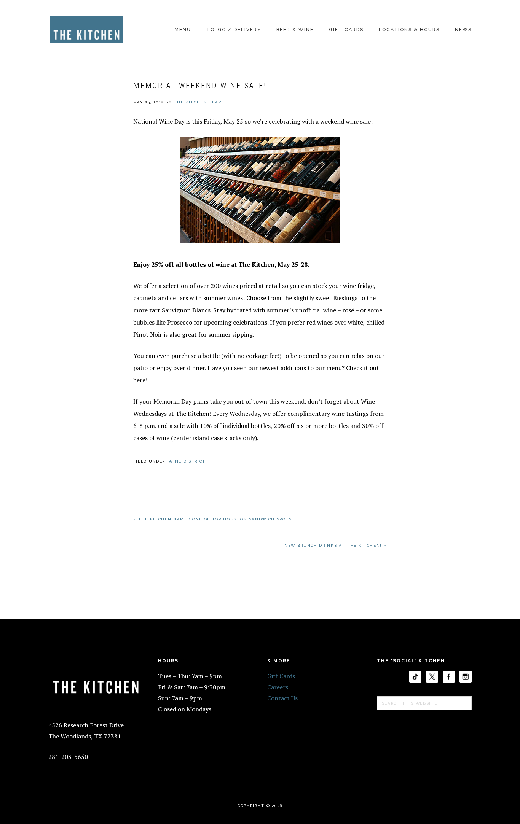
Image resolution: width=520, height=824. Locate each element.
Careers (277, 687)
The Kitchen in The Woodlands (86, 29)
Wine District (187, 461)
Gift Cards (281, 676)
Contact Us (282, 698)
